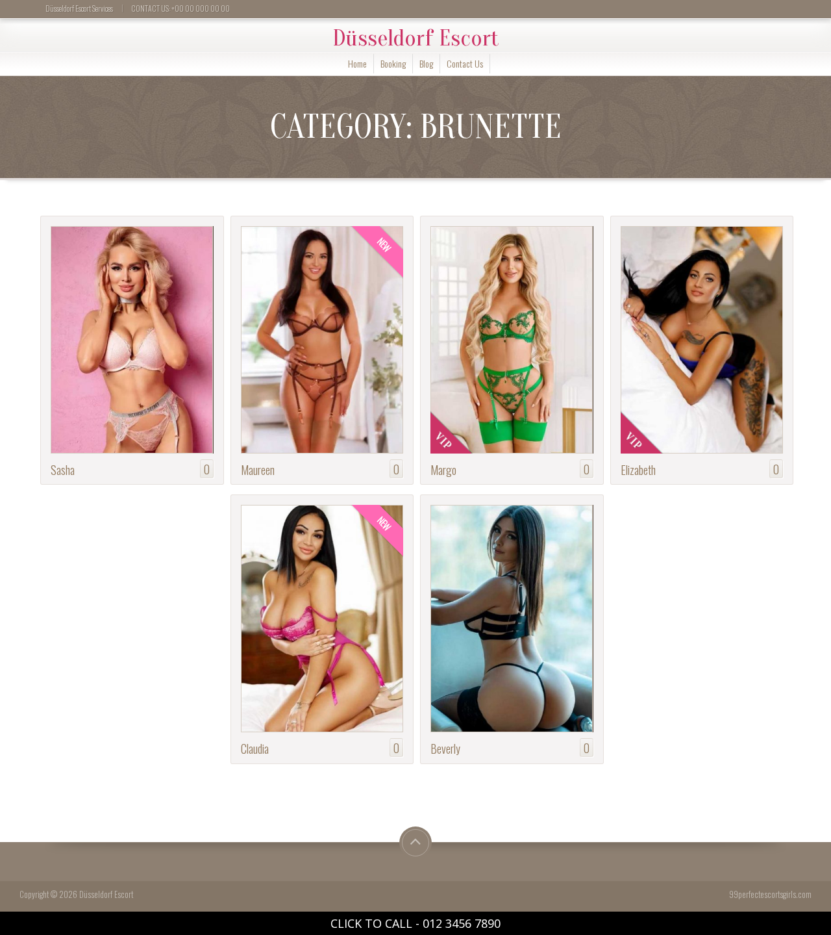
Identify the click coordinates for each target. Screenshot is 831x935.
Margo (443, 469)
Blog (426, 63)
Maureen (258, 469)
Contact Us (465, 63)
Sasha (63, 469)
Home (357, 63)
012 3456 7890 (462, 923)
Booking (393, 63)
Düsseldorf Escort (415, 38)
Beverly (445, 748)
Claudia (255, 748)
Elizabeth (638, 469)
